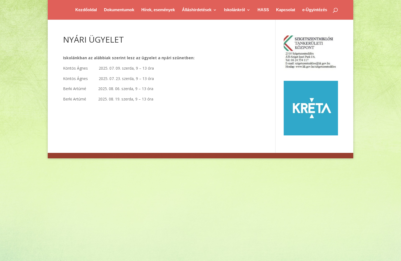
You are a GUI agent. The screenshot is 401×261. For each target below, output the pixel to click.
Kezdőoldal (86, 10)
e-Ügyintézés (314, 10)
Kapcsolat (285, 10)
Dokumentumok (119, 10)
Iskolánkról (234, 10)
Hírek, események (158, 10)
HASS (263, 10)
